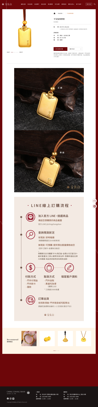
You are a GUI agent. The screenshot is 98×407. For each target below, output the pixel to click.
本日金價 (57, 4)
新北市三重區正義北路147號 (50, 394)
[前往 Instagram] (10, 398)
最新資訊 (63, 4)
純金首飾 (60, 13)
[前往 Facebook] (8, 398)
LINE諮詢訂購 (59, 49)
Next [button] (21, 52)
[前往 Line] (13, 398)
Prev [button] (8, 52)
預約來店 (89, 4)
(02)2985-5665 (46, 396)
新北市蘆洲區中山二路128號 (78, 394)
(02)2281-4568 (74, 396)
